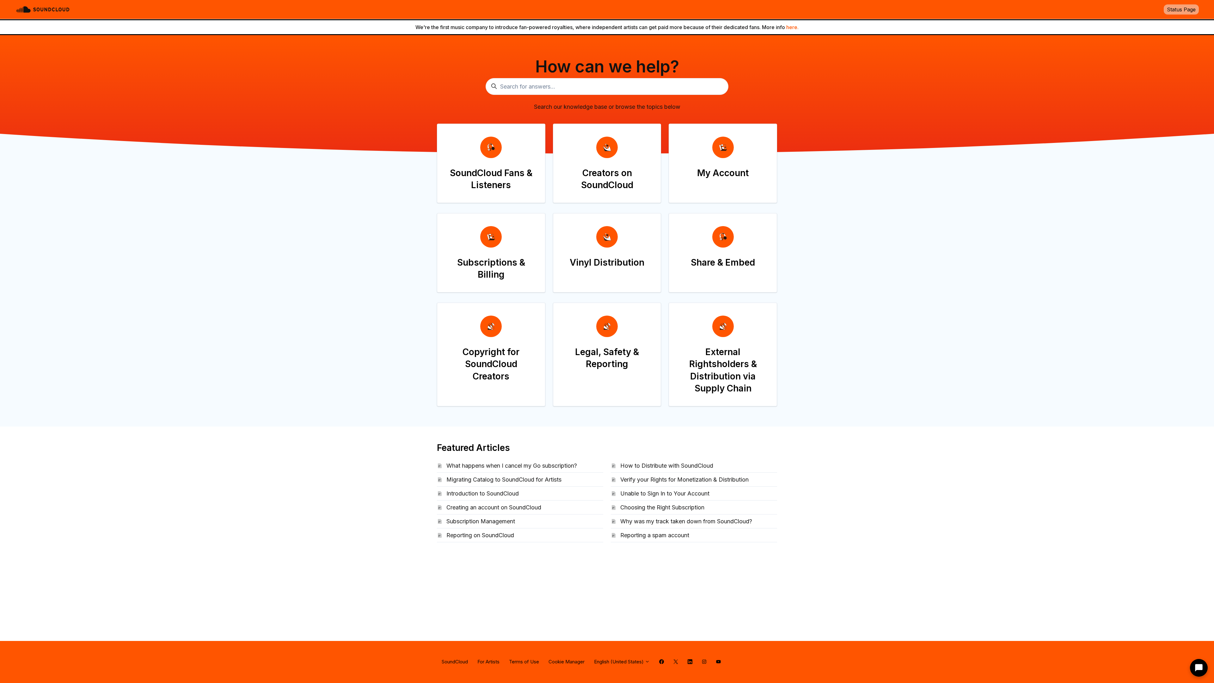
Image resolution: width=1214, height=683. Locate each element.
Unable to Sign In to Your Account (664, 493)
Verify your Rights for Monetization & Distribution (684, 479)
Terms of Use (524, 662)
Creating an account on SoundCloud (493, 507)
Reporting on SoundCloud (480, 535)
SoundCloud (455, 662)
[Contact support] (1199, 668)
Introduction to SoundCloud (482, 493)
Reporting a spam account (654, 535)
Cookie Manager (567, 662)
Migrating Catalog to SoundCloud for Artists (503, 479)
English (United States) (619, 662)
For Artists (488, 662)
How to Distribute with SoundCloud (666, 465)
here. (792, 27)
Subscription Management (480, 521)
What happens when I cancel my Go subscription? (511, 465)
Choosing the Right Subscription (662, 507)
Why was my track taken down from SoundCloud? (686, 521)
